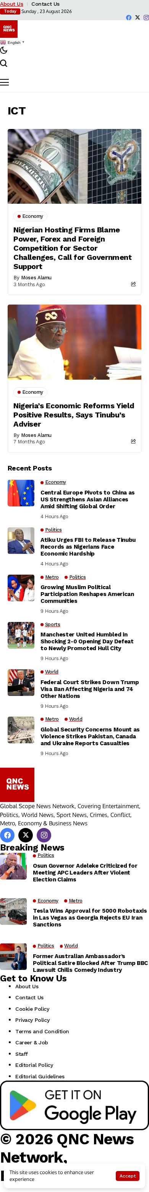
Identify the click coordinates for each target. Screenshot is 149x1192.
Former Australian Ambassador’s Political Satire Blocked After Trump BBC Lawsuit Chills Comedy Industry (90, 963)
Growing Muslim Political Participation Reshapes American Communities (87, 594)
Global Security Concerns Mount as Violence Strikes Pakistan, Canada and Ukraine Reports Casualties (90, 736)
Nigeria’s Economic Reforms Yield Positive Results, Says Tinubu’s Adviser (73, 414)
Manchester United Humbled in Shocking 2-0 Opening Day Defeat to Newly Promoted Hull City (87, 641)
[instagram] (146, 17)
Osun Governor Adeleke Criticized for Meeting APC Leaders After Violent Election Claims (85, 872)
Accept (128, 1176)
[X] (137, 17)
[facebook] (128, 17)
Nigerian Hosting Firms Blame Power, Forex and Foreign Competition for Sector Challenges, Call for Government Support (72, 248)
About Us (11, 4)
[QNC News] (9, 29)
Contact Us (45, 4)
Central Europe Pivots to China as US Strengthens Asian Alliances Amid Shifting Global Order (87, 499)
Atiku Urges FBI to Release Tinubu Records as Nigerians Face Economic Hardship (88, 546)
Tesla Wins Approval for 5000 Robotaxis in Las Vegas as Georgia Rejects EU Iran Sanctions (90, 917)
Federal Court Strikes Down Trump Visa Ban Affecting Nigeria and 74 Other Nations (89, 689)
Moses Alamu (36, 277)
